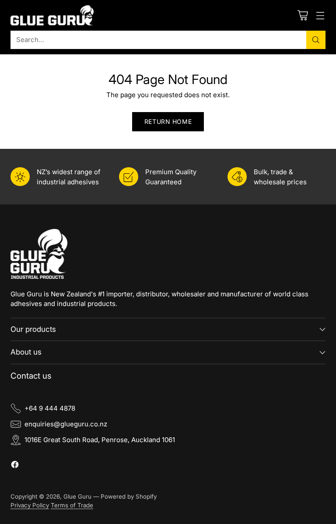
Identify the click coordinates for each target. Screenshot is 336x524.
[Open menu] (320, 15)
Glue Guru (77, 496)
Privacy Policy (29, 505)
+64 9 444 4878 (49, 408)
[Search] (316, 40)
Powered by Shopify (129, 496)
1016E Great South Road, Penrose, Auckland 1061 (99, 440)
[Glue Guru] (52, 15)
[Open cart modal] (303, 15)
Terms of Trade (72, 505)
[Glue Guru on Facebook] (15, 466)
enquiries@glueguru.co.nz (65, 424)
